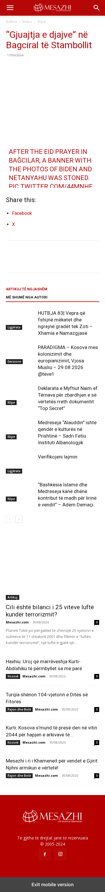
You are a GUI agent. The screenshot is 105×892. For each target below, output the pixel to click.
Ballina (11, 21)
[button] (10, 8)
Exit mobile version (53, 884)
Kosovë (13, 676)
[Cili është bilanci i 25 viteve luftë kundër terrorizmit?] (52, 566)
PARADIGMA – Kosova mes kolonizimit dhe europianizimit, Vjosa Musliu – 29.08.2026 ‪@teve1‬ (68, 360)
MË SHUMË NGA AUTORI (27, 297)
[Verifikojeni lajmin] (20, 464)
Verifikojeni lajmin (57, 457)
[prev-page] (9, 519)
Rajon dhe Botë (19, 709)
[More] (66, 68)
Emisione (14, 361)
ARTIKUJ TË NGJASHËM (26, 289)
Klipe (42, 21)
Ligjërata (14, 327)
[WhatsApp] (52, 68)
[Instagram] (60, 854)
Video (27, 21)
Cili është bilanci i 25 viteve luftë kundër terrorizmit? (50, 611)
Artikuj (13, 597)
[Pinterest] (38, 68)
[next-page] (18, 519)
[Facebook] (12, 68)
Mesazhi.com (17, 622)
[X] (25, 68)
